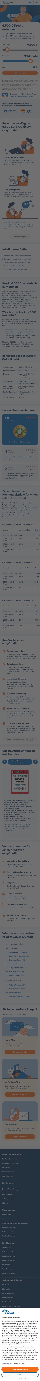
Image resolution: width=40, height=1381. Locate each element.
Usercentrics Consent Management (23, 1378)
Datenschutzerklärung (21, 1350)
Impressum (17, 1363)
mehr (23, 1363)
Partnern (28, 1340)
